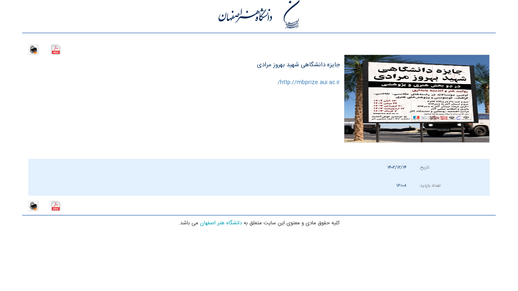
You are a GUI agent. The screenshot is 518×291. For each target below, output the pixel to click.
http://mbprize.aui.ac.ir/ (309, 82)
